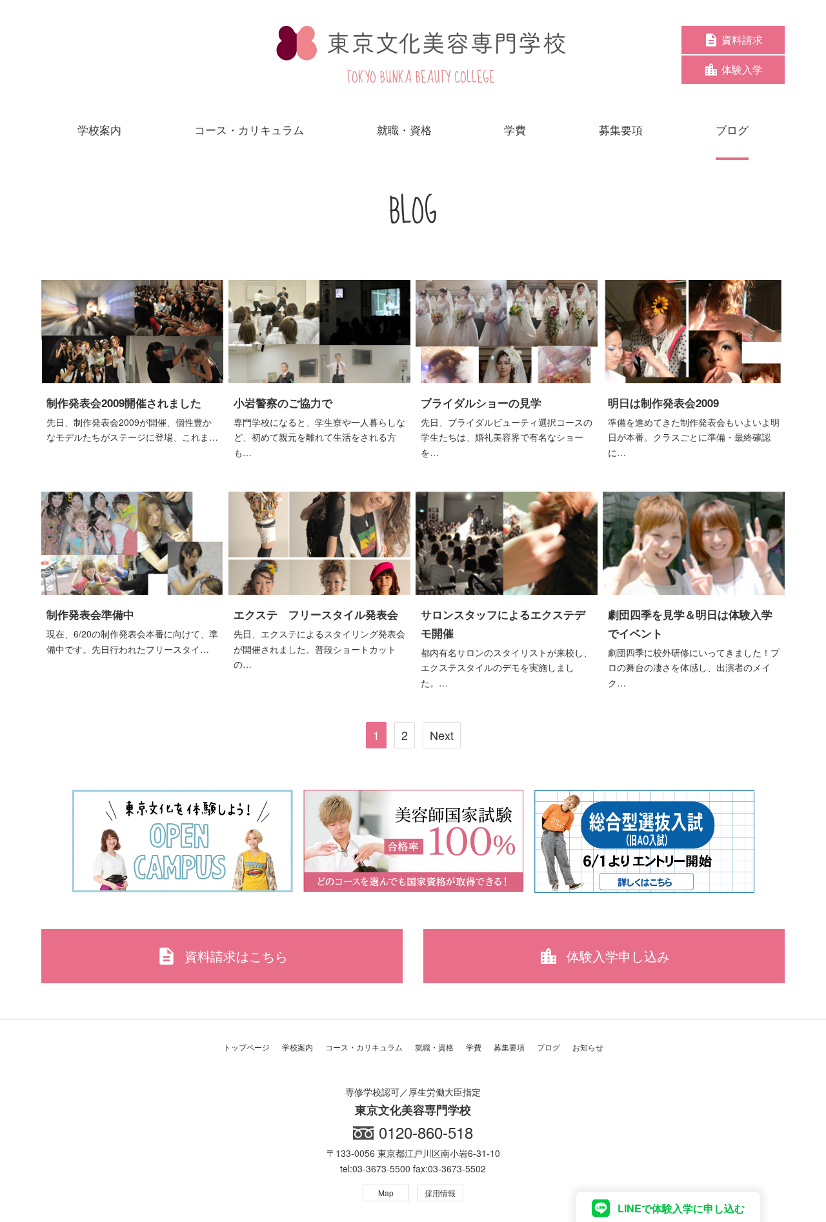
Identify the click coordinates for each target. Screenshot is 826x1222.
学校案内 (297, 1046)
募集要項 (509, 1046)
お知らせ (587, 1046)
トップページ (246, 1046)
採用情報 (440, 1192)
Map (386, 1192)
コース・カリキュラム (364, 1046)
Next (442, 734)
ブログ (548, 1046)
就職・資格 (434, 1046)
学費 (473, 1046)
